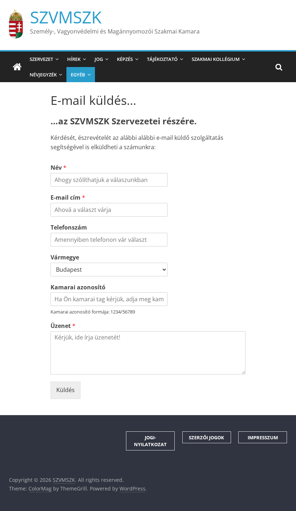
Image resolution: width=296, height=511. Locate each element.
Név (58, 168)
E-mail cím (68, 197)
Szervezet (41, 59)
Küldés (65, 390)
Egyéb (78, 74)
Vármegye (65, 257)
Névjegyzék (43, 74)
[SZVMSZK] (17, 67)
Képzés (125, 59)
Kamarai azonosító (78, 287)
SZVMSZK (65, 17)
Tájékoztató (162, 59)
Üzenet (63, 326)
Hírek (73, 59)
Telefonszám (69, 227)
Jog (99, 59)
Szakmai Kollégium (216, 59)
